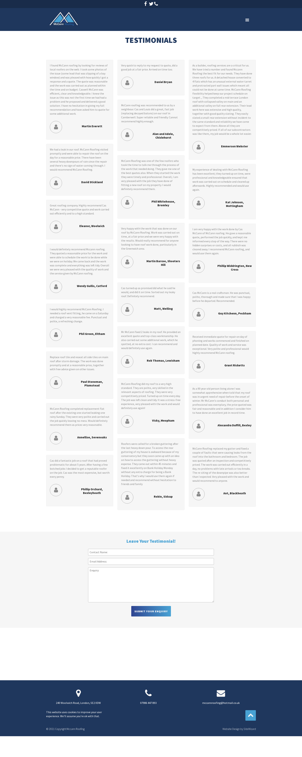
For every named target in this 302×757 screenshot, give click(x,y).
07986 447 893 (148, 703)
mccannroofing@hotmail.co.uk (221, 703)
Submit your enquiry (151, 611)
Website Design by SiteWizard (239, 729)
